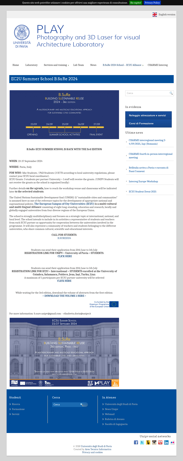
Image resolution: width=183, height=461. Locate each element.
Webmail (110, 414)
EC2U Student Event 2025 (142, 191)
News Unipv (111, 409)
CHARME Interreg (158, 65)
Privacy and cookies (92, 452)
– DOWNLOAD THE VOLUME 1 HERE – (64, 295)
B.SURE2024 (64, 238)
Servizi (15, 414)
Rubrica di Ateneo (114, 419)
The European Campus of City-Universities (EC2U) (64, 203)
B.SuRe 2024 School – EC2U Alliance (122, 65)
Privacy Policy (152, 2)
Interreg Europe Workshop (143, 181)
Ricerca (16, 404)
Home (16, 65)
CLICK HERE (65, 256)
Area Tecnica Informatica (98, 449)
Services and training (55, 65)
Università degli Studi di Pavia (121, 404)
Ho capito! (135, 2)
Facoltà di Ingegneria (116, 424)
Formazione (18, 409)
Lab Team (78, 65)
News (93, 65)
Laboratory (31, 65)
